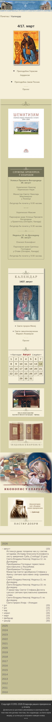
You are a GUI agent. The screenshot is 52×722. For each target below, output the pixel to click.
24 (20, 373)
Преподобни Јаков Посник (27, 82)
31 (30, 378)
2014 (5, 674)
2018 (5, 656)
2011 (5, 687)
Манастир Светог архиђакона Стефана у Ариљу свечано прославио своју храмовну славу (27, 574)
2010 (5, 692)
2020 (5, 647)
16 (16, 368)
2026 (5, 543)
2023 (5, 634)
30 (25, 378)
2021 (5, 643)
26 (30, 373)
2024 (5, 630)
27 (35, 373)
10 (20, 363)
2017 (5, 661)
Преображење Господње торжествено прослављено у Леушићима (25, 565)
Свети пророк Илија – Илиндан (21, 602)
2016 (5, 665)
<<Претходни (15, 355)
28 (40, 373)
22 (11, 373)
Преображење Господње (18, 569)
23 (16, 373)
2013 (5, 678)
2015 (5, 670)
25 (25, 373)
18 (25, 368)
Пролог (26, 89)
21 (40, 368)
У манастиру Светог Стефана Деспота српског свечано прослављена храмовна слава (26, 592)
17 (20, 368)
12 (30, 363)
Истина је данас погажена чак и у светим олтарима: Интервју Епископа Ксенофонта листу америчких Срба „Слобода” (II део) (27, 554)
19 (30, 368)
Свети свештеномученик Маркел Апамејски (26, 332)
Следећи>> (37, 355)
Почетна (4, 16)
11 (25, 363)
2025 (5, 625)
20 (35, 368)
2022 (5, 639)
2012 (5, 683)
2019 (5, 652)
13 (35, 363)
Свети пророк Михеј (26, 326)
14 (40, 363)
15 (11, 368)
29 (20, 378)
